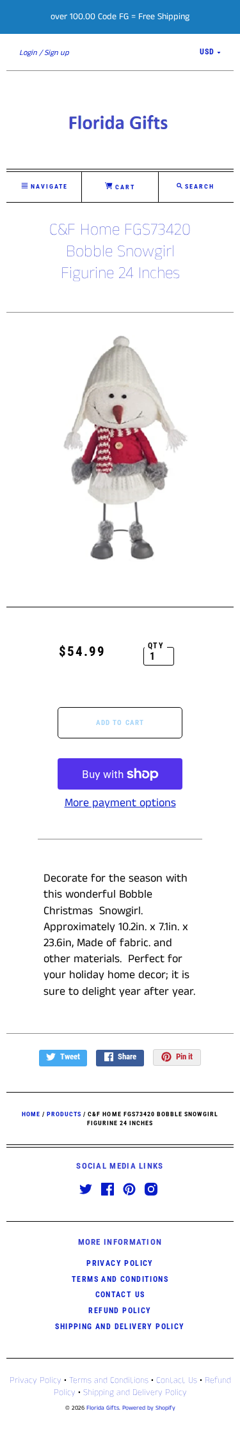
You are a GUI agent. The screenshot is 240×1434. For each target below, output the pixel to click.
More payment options (120, 803)
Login (28, 52)
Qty (156, 645)
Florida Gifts (102, 1408)
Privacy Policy (120, 1263)
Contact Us (120, 1294)
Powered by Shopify (148, 1408)
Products (64, 1114)
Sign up (56, 52)
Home (31, 1114)
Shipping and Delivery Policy (119, 1326)
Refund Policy (119, 1310)
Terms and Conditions (120, 1279)
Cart (124, 187)
